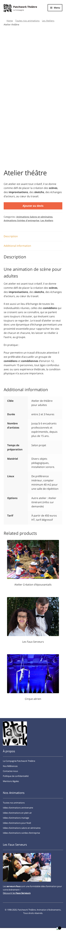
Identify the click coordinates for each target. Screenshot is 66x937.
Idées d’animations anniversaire (18, 807)
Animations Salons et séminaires (34, 216)
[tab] (33, 236)
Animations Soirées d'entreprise (21, 220)
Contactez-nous (10, 771)
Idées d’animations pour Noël (17, 822)
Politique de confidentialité (16, 776)
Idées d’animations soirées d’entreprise (21, 832)
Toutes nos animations (27, 20)
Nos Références (10, 766)
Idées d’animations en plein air (17, 812)
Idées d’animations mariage (16, 817)
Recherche (33, 932)
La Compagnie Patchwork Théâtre (19, 760)
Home (10, 20)
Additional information (17, 245)
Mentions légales (11, 781)
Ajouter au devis (33, 206)
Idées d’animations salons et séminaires (22, 827)
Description (11, 236)
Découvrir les (16, 893)
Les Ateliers (48, 20)
